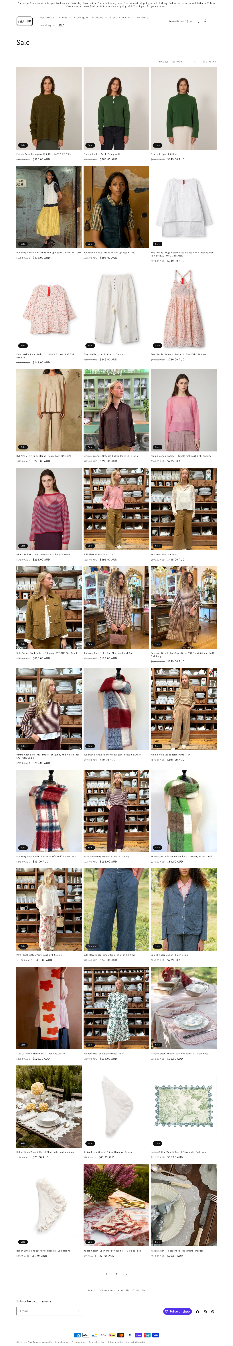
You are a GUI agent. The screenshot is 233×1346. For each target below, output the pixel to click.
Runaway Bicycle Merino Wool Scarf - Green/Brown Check (182, 856)
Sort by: (163, 61)
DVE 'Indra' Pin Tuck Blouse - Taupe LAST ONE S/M (43, 456)
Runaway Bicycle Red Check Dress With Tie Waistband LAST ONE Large (182, 655)
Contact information (136, 1342)
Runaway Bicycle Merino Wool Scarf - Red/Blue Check (112, 754)
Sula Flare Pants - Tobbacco (98, 554)
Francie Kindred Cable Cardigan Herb (103, 154)
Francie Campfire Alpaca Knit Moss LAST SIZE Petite (44, 154)
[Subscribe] (78, 1311)
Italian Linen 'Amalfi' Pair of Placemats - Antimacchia (45, 1152)
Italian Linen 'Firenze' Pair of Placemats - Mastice (177, 1250)
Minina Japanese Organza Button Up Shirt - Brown (111, 456)
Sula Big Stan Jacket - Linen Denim (170, 955)
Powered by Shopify (42, 1342)
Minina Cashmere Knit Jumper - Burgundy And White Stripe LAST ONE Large (48, 756)
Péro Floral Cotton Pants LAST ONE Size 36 (39, 955)
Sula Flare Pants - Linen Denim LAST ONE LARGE (109, 955)
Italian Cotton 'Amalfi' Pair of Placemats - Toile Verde (179, 1152)
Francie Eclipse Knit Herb (164, 154)
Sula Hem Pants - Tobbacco (165, 554)
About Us (123, 1290)
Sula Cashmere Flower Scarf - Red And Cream (40, 1053)
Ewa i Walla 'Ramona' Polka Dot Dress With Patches (178, 354)
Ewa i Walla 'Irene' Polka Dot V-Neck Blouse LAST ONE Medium (45, 356)
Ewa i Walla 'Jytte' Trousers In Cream (103, 354)
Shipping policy (115, 1342)
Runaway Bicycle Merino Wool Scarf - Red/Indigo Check (46, 856)
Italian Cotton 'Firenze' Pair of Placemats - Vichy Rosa (179, 1053)
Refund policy (61, 1342)
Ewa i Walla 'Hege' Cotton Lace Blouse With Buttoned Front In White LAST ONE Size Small (182, 254)
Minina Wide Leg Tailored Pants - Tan (170, 754)
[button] (64, 17)
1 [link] (106, 1274)
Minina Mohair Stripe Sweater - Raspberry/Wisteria (43, 554)
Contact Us (139, 1290)
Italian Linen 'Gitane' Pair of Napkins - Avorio (108, 1152)
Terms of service (96, 1342)
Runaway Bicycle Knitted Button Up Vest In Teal (109, 252)
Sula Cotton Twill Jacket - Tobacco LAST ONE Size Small (46, 653)
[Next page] (126, 1274)
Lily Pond (28, 1342)
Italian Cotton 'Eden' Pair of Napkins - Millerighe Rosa (112, 1250)
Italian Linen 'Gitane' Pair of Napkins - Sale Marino (43, 1250)
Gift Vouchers (107, 1290)
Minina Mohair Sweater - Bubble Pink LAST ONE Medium (181, 456)
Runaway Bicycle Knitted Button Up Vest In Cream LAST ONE (48, 252)
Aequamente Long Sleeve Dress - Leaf (104, 1053)
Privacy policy (78, 1342)
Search (92, 1290)
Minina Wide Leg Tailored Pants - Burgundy (107, 856)
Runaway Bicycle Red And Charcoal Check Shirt (109, 653)
